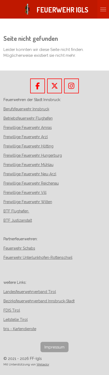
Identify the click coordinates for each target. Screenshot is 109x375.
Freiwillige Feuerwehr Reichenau (31, 183)
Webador (43, 364)
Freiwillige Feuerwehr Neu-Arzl (29, 174)
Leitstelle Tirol (15, 319)
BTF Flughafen (16, 211)
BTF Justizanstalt (17, 220)
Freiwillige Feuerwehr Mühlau (28, 165)
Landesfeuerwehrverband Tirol (29, 292)
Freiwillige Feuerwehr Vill (25, 192)
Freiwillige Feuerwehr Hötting (28, 146)
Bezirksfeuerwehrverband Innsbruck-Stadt (39, 301)
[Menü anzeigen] (103, 9)
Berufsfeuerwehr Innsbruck (26, 109)
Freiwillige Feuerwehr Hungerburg (32, 155)
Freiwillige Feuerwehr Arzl (25, 137)
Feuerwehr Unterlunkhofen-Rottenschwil (37, 257)
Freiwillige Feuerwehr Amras (27, 127)
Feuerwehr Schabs (19, 248)
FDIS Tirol (11, 310)
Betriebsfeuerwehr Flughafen (28, 118)
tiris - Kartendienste (19, 329)
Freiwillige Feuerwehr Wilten (27, 202)
